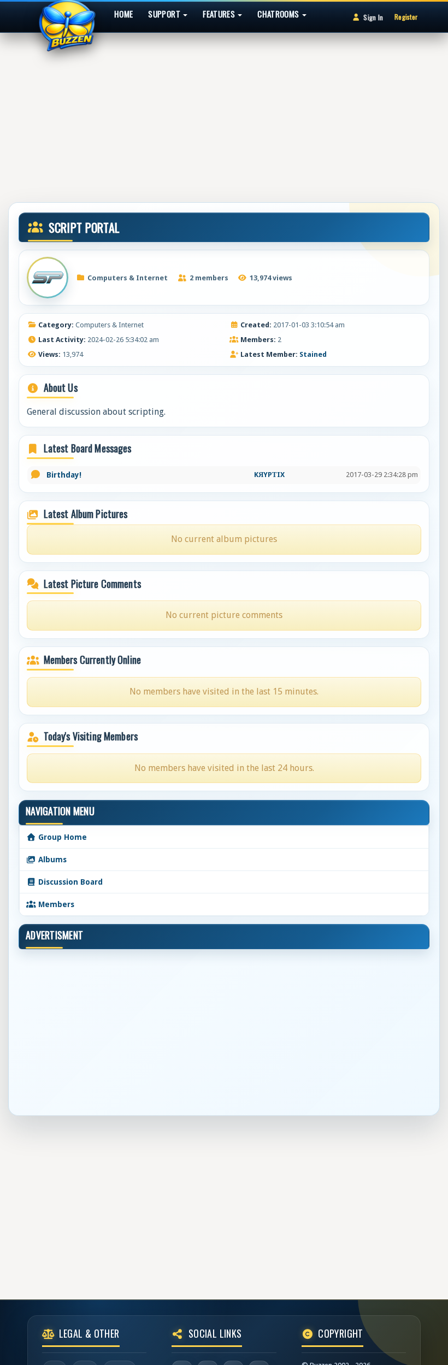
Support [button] (165, 14)
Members (55, 904)
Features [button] (220, 14)
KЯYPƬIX (269, 474)
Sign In (373, 17)
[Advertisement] (224, 112)
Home (123, 14)
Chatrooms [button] (279, 14)
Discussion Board (69, 882)
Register (405, 16)
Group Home (61, 837)
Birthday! (63, 474)
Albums (51, 859)
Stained (313, 354)
